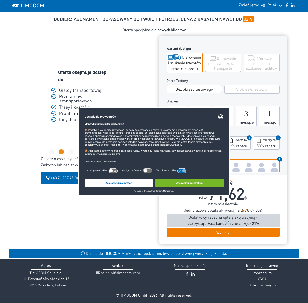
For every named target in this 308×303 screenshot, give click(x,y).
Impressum (262, 272)
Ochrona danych (262, 285)
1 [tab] (51, 152)
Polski (273, 5)
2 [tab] (60, 152)
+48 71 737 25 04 (64, 177)
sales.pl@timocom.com (120, 272)
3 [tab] (70, 152)
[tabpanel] (78, 96)
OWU (262, 278)
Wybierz (223, 232)
